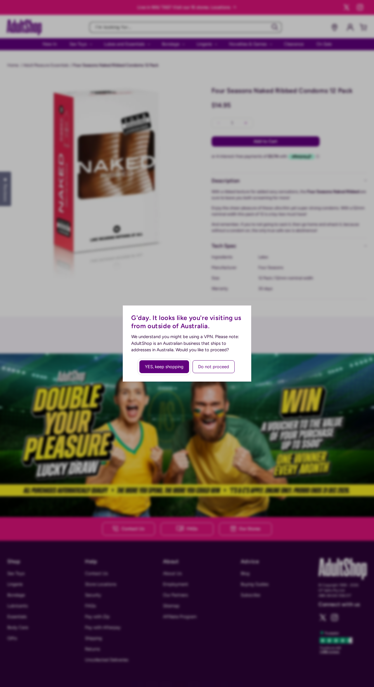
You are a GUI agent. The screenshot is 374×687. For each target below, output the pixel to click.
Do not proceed (213, 366)
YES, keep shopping (164, 366)
